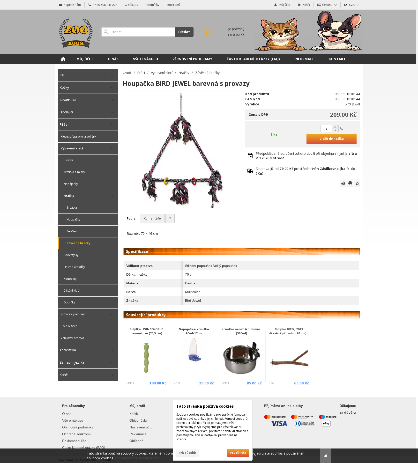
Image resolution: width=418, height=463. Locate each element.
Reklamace (138, 434)
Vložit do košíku (332, 139)
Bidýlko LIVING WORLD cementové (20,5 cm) (146, 331)
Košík (133, 414)
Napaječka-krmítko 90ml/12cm (194, 331)
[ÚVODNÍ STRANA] (63, 59)
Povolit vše (238, 453)
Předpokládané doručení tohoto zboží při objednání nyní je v (306, 155)
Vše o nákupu (72, 420)
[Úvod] (74, 32)
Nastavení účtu (140, 427)
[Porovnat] (343, 183)
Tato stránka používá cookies (205, 406)
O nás (66, 414)
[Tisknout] (350, 183)
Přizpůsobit (187, 453)
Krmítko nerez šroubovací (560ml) (241, 331)
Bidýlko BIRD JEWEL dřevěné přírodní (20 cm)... (289, 331)
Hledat (184, 31)
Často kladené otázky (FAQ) (83, 447)
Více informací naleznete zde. (137, 458)
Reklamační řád (74, 441)
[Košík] (224, 32)
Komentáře (152, 218)
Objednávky (138, 420)
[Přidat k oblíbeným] (357, 183)
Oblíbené (136, 441)
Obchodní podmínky (77, 427)
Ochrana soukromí (76, 434)
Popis (131, 218)
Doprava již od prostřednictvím (305, 171)
